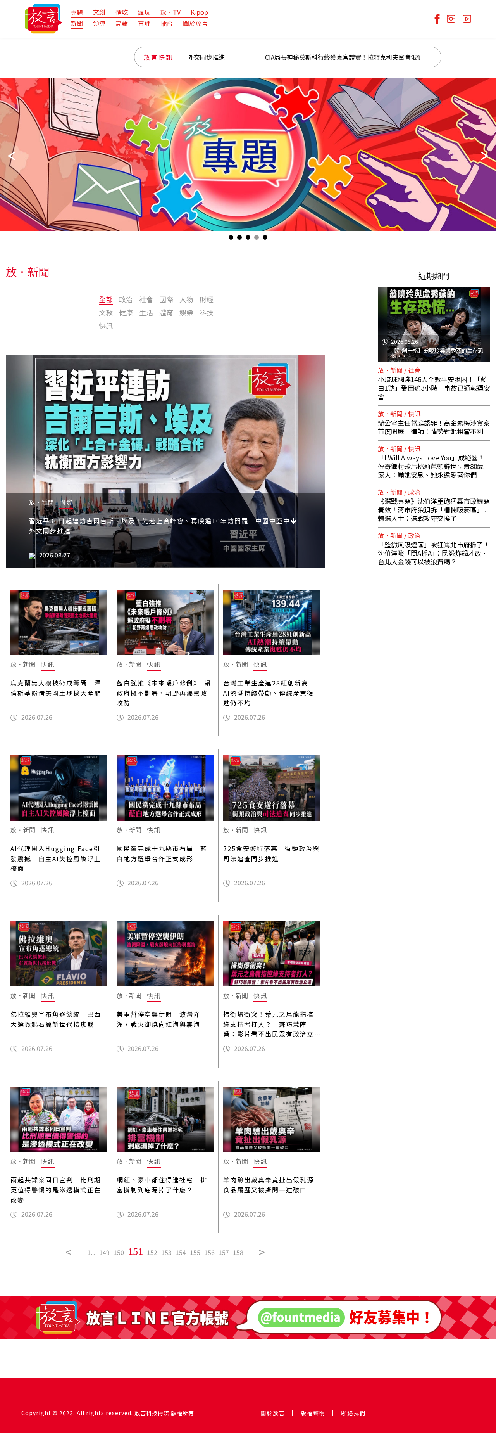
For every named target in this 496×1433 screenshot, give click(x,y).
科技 (207, 312)
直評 (144, 23)
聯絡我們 (353, 1413)
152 (152, 1252)
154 (181, 1252)
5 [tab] (265, 239)
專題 (77, 12)
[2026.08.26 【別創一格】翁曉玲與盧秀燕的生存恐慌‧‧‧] (434, 320)
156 (209, 1252)
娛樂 (186, 312)
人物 (186, 299)
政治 (126, 299)
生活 (146, 312)
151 (135, 1251)
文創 (99, 12)
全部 (106, 299)
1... (91, 1252)
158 (238, 1252)
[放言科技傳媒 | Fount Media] (43, 17)
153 (166, 1252)
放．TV (170, 12)
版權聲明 (313, 1413)
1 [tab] (231, 239)
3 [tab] (248, 239)
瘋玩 (144, 12)
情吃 (121, 12)
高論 (121, 23)
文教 (106, 312)
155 (195, 1252)
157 (224, 1252)
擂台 (166, 23)
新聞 (77, 23)
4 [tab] (256, 239)
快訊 (106, 325)
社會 (146, 299)
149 (104, 1252)
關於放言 (195, 23)
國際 (166, 299)
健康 (126, 312)
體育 (166, 312)
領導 (99, 23)
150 (119, 1252)
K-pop (199, 12)
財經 (207, 299)
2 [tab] (239, 239)
